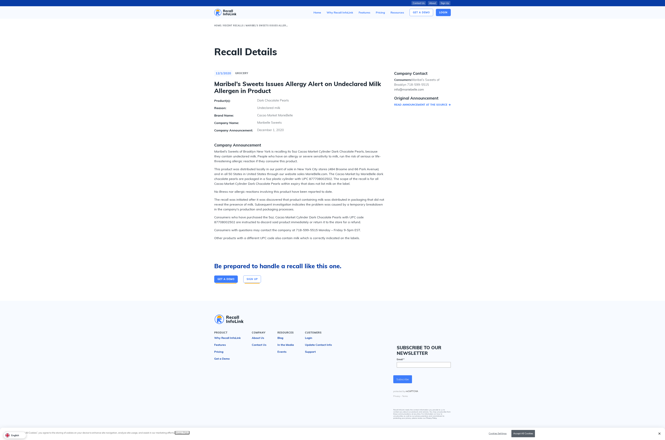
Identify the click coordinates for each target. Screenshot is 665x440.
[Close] (659, 433)
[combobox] (14, 435)
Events (281, 351)
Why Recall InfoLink (227, 338)
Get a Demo (421, 12)
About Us (258, 338)
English (15, 435)
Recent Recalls (233, 25)
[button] (397, 12)
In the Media (285, 344)
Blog (280, 338)
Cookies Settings (498, 433)
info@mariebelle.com (409, 89)
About (432, 3)
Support (310, 351)
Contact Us (418, 3)
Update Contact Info (318, 344)
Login (308, 338)
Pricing (218, 351)
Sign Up (445, 3)
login (443, 12)
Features (220, 344)
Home (217, 25)
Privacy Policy (431, 418)
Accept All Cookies (523, 433)
